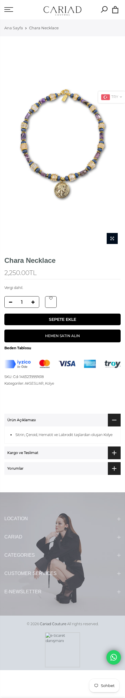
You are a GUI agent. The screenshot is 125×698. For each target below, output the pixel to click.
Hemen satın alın (62, 336)
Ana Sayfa (13, 28)
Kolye (49, 383)
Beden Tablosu (17, 348)
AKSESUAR (34, 383)
